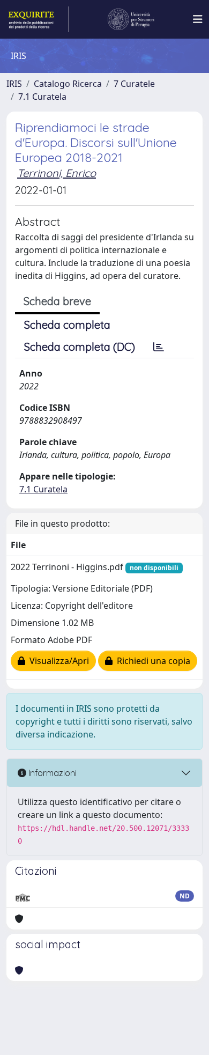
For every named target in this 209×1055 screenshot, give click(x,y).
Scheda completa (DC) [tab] (79, 346)
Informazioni (51, 773)
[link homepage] (37, 19)
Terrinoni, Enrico (56, 173)
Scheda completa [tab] (67, 324)
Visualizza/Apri (57, 661)
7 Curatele (134, 84)
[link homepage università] (131, 19)
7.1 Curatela (42, 96)
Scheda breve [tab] (57, 301)
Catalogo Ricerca (68, 84)
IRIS (14, 84)
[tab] (158, 347)
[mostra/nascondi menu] (198, 19)
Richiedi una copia (151, 661)
